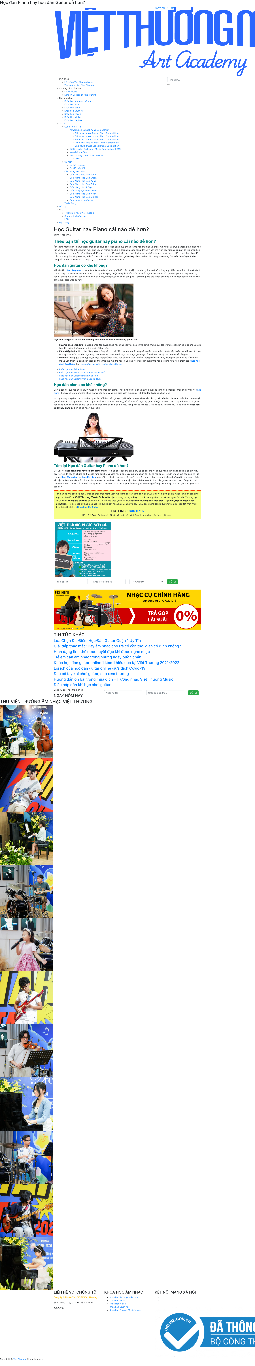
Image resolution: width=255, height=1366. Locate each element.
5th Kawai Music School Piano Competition (96, 136)
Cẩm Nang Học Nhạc (75, 171)
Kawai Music (70, 91)
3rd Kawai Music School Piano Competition (97, 142)
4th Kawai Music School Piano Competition (96, 139)
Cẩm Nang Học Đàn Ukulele (84, 197)
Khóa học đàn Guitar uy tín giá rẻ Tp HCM (80, 379)
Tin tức (62, 123)
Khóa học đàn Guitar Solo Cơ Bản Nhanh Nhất (82, 372)
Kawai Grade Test (78, 152)
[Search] (168, 84)
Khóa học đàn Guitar (87, 507)
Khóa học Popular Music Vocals (125, 1310)
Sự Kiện (68, 161)
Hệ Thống (171, 7)
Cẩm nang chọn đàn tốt (82, 200)
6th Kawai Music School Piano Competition (96, 133)
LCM (66, 219)
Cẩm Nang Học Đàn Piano (83, 181)
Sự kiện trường (77, 165)
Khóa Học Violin (72, 117)
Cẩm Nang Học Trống (81, 187)
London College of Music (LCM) (80, 94)
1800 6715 (160, 7)
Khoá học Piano (72, 104)
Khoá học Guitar (72, 107)
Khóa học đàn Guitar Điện (72, 369)
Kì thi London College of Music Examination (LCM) (95, 149)
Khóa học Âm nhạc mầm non (78, 101)
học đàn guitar (69, 477)
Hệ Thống (64, 222)
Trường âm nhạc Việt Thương (79, 85)
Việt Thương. (19, 1359)
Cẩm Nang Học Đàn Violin (83, 193)
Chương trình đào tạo (75, 216)
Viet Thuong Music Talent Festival (86, 155)
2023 (77, 158)
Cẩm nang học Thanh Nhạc (83, 190)
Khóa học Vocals (72, 114)
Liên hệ (62, 206)
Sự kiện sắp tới (77, 168)
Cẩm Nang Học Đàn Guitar (83, 174)
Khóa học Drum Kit (73, 110)
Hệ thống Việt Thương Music (78, 82)
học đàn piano (89, 477)
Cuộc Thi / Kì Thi (72, 126)
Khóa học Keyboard (74, 120)
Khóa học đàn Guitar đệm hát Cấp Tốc (78, 375)
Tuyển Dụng (70, 203)
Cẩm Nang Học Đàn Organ (83, 177)
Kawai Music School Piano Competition (89, 130)
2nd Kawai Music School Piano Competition (97, 145)
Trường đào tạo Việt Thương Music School (100, 364)
